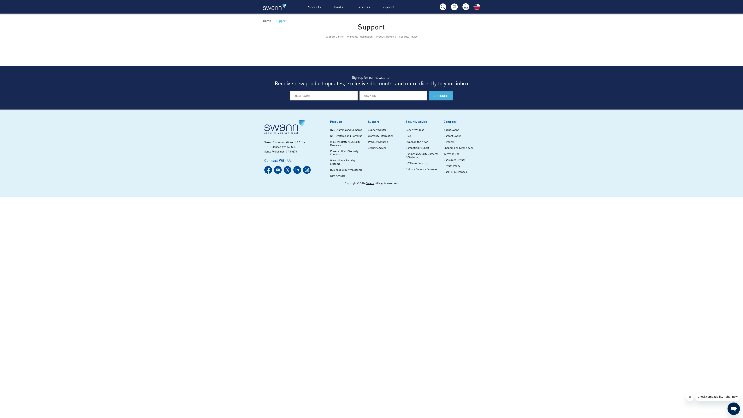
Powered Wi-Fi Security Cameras (344, 152)
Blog (408, 135)
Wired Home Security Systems (342, 162)
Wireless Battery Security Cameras (345, 143)
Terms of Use (451, 153)
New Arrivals (337, 175)
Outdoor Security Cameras (421, 169)
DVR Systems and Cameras (346, 129)
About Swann (451, 129)
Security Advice (408, 36)
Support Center (334, 36)
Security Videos (415, 129)
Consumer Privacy (454, 159)
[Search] (443, 6)
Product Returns (386, 36)
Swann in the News (417, 141)
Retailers (449, 141)
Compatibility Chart (417, 147)
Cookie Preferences (455, 171)
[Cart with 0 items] (454, 6)
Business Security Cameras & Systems (422, 155)
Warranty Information (360, 36)
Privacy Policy (452, 165)
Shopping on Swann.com (458, 147)
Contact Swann (452, 135)
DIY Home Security (417, 163)
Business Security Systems (346, 169)
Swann (370, 183)
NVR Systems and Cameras (346, 135)
